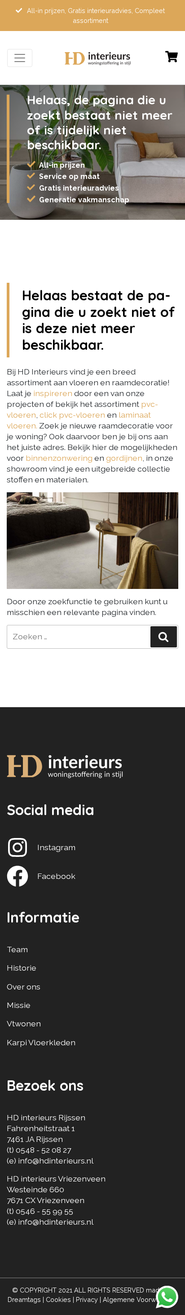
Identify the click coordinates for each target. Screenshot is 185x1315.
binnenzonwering (59, 458)
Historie (21, 967)
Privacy (87, 1299)
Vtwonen (24, 1023)
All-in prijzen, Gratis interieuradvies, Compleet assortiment (95, 15)
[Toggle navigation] (19, 58)
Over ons (23, 986)
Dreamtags (24, 1299)
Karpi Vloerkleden (41, 1042)
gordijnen (124, 458)
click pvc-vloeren (72, 414)
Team (17, 949)
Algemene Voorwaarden (140, 1299)
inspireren (53, 393)
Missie (19, 1005)
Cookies (58, 1299)
